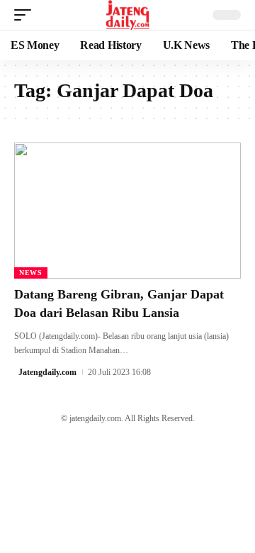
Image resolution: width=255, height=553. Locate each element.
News (30, 272)
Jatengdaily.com (47, 372)
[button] (26, 15)
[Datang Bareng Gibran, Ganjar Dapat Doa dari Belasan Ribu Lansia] (127, 211)
